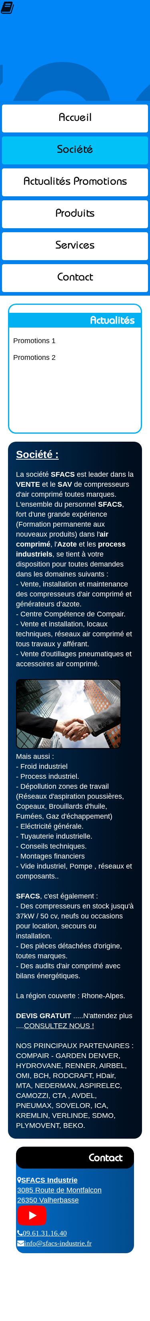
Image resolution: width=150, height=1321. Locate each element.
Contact (75, 277)
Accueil (75, 118)
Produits (75, 214)
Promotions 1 (34, 341)
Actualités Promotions (75, 182)
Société (75, 150)
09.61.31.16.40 (45, 1233)
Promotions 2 (34, 357)
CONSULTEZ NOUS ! (59, 1026)
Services (75, 246)
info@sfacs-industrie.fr (58, 1243)
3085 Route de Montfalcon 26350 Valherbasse (59, 1190)
